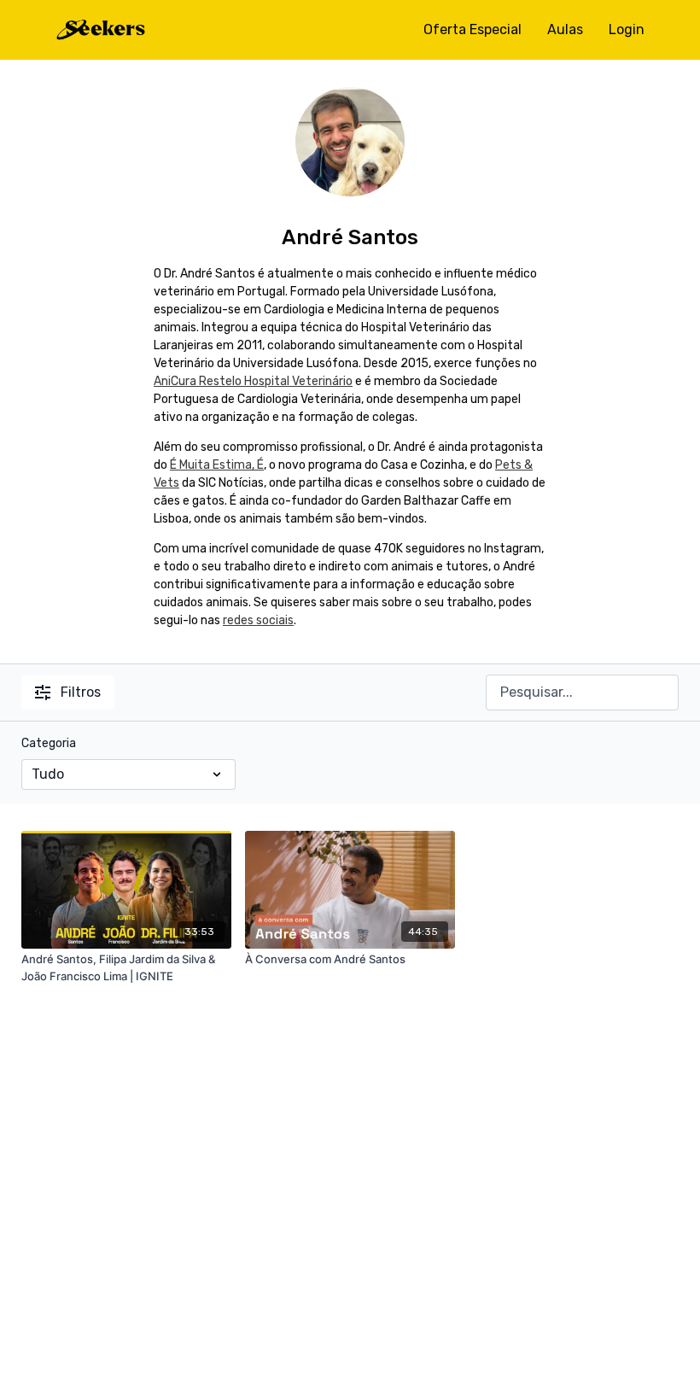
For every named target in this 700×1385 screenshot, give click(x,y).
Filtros (81, 692)
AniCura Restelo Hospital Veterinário (253, 381)
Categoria (48, 743)
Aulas (565, 29)
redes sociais (258, 620)
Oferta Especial (472, 29)
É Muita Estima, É (217, 465)
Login (627, 29)
